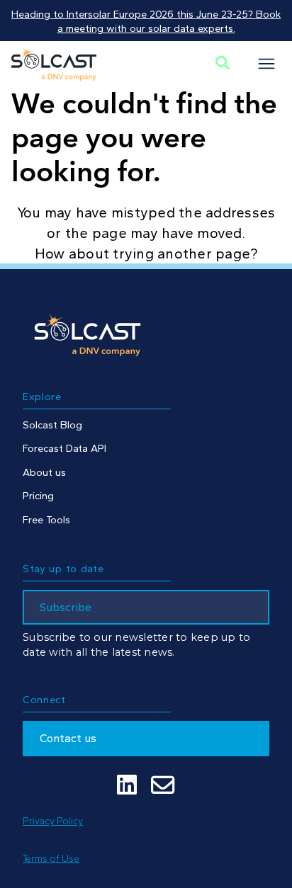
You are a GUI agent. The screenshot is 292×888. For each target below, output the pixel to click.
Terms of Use (51, 858)
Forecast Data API (64, 448)
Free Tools (46, 519)
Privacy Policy (53, 820)
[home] (53, 64)
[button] (266, 63)
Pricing (38, 495)
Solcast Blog (52, 425)
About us (44, 472)
